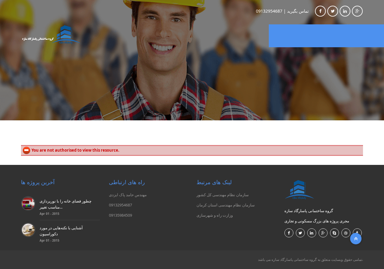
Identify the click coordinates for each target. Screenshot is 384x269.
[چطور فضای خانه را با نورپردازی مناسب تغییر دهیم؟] (28, 203)
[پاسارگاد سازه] (51, 34)
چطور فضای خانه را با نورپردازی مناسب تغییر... (66, 204)
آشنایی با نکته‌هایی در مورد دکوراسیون (61, 231)
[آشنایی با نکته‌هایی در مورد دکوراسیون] (28, 229)
